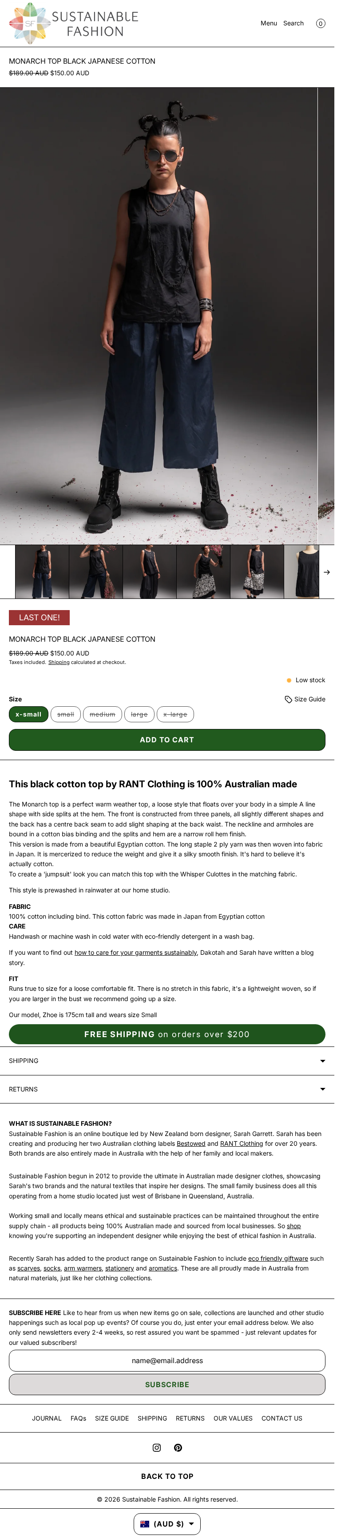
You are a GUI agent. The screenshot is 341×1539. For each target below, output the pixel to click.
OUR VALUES (233, 1418)
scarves (28, 1268)
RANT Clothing (241, 1143)
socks (52, 1268)
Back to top (167, 1476)
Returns (23, 1089)
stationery (119, 1268)
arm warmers (83, 1268)
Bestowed (191, 1143)
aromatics (163, 1268)
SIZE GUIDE (112, 1418)
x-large (178, 716)
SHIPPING (152, 1418)
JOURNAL (47, 1418)
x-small (29, 714)
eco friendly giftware (278, 1258)
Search (293, 23)
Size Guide (309, 699)
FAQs (78, 1418)
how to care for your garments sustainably (136, 952)
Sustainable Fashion (151, 1499)
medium (106, 716)
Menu (269, 23)
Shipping (59, 662)
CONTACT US (282, 1418)
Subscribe (167, 1384)
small (69, 716)
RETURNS (190, 1418)
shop (294, 1226)
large (143, 716)
